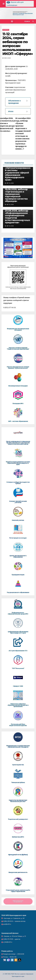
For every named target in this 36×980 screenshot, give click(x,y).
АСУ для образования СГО (18, 651)
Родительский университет (18, 819)
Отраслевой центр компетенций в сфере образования (18, 890)
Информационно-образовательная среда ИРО (18, 613)
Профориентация (18, 575)
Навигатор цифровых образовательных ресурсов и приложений (18, 705)
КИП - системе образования (18, 421)
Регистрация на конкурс (18, 538)
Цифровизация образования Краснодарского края (18, 632)
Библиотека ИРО (18, 837)
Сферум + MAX (18, 686)
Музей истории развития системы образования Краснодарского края (18, 463)
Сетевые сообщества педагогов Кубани (17, 482)
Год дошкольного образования (18, 592)
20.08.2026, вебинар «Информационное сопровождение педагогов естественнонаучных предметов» (17, 216)
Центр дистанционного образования (18, 556)
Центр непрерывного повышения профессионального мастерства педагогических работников (18, 443)
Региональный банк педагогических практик (18, 724)
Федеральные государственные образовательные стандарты (18, 746)
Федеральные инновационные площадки (18, 329)
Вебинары (6, 29)
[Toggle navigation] (4, 3)
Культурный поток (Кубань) (18, 854)
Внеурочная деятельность (18, 872)
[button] (28, 21)
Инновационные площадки (18, 386)
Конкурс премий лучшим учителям (18, 501)
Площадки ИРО (18, 403)
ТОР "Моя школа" (18, 668)
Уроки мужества (18, 765)
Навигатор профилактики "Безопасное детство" (18, 800)
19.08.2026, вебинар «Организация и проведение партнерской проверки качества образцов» (16, 195)
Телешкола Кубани (18, 782)
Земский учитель (18, 520)
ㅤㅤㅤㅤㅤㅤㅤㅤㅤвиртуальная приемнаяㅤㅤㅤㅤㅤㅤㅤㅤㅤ (18, 901)
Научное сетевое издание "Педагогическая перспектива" (18, 348)
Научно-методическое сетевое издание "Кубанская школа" (18, 367)
